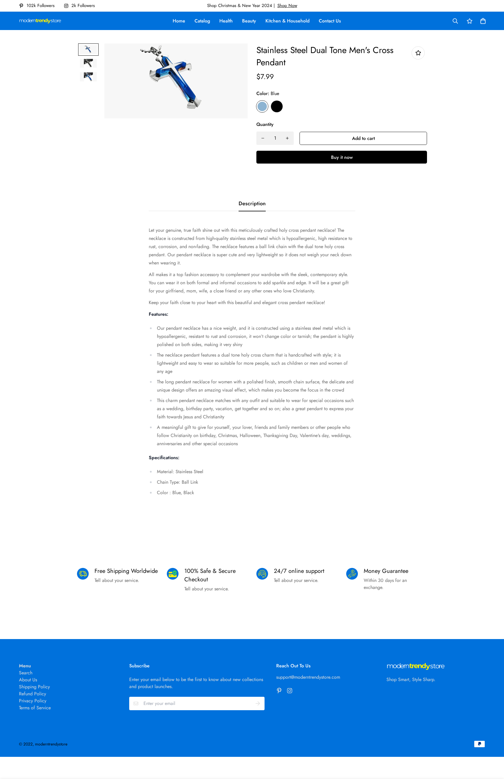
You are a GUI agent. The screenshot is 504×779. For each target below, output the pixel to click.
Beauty (249, 20)
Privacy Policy (32, 700)
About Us (28, 679)
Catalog (202, 20)
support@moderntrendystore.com (308, 677)
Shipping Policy (34, 686)
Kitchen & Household (287, 20)
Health (226, 20)
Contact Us (330, 20)
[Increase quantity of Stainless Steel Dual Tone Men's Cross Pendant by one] (287, 138)
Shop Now (287, 5)
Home (179, 20)
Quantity (265, 124)
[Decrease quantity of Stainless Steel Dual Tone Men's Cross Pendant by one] (262, 138)
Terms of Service (35, 707)
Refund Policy (32, 693)
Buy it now (342, 157)
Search (25, 672)
